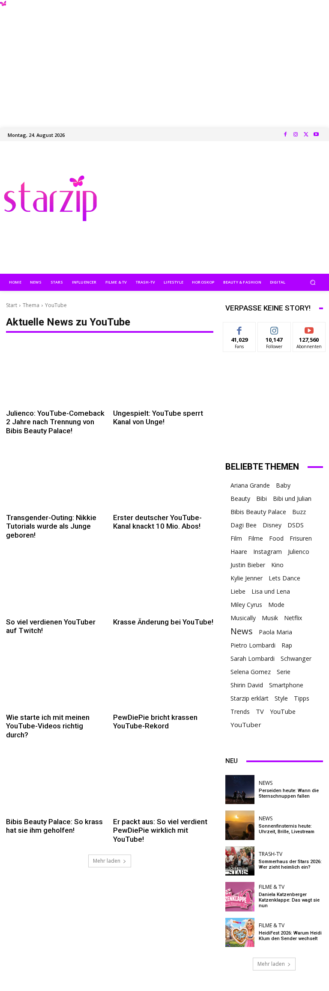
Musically (243, 618)
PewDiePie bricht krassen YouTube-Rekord (155, 721)
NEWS (265, 783)
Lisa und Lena (270, 591)
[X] (306, 135)
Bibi (261, 498)
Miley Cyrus (246, 605)
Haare (238, 551)
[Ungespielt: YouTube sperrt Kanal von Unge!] (163, 373)
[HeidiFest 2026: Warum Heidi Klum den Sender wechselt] (239, 932)
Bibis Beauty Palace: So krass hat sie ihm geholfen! (54, 825)
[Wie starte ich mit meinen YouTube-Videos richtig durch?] (56, 678)
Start (11, 305)
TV (260, 711)
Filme (255, 538)
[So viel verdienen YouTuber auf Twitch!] (56, 582)
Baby (283, 485)
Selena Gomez (250, 672)
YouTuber (245, 724)
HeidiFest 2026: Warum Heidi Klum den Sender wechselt (290, 935)
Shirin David (246, 685)
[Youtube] (316, 135)
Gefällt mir (239, 331)
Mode (276, 605)
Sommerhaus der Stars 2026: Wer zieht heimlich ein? (290, 864)
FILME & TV (271, 887)
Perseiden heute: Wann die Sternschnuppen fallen (289, 793)
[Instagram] (295, 135)
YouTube (283, 711)
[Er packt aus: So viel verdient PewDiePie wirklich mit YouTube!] (163, 782)
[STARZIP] (50, 198)
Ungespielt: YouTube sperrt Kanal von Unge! (158, 417)
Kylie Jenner (246, 578)
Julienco (298, 551)
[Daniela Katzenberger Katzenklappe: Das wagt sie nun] (239, 896)
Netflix (293, 618)
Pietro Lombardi (252, 645)
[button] (313, 282)
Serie (283, 672)
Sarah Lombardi (252, 658)
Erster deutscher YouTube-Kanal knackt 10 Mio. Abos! (157, 521)
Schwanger (296, 658)
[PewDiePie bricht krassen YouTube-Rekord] (163, 678)
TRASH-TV (270, 854)
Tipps (301, 698)
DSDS (295, 525)
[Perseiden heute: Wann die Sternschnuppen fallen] (239, 789)
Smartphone (286, 685)
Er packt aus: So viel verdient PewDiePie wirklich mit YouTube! (160, 830)
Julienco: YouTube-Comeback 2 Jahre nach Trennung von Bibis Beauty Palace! (55, 422)
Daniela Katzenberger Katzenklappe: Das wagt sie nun (289, 900)
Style (281, 698)
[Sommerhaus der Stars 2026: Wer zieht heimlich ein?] (239, 861)
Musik (270, 618)
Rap (286, 645)
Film (236, 538)
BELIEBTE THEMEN (262, 466)
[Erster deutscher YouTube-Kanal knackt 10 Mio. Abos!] (163, 478)
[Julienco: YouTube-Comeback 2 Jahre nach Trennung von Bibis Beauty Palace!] (56, 373)
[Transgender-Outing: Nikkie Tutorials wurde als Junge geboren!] (56, 478)
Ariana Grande (250, 485)
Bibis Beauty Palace (258, 511)
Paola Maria (275, 632)
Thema (31, 305)
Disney (272, 525)
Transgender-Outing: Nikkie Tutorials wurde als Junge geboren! (51, 526)
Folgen (274, 328)
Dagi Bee (243, 525)
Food (276, 538)
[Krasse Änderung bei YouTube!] (163, 582)
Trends (240, 711)
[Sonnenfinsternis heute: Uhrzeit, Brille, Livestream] (239, 825)
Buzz (299, 512)
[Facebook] (285, 135)
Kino (277, 565)
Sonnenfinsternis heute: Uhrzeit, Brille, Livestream (286, 828)
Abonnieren (309, 328)
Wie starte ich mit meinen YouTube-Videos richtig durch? (48, 726)
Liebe (237, 591)
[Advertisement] (164, 60)
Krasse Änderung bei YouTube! (163, 622)
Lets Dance (284, 578)
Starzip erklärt (249, 698)
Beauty (240, 498)
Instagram (267, 551)
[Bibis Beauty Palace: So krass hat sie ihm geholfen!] (56, 782)
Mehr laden (106, 860)
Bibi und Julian (292, 498)
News (241, 631)
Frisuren (301, 538)
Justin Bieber (247, 565)
